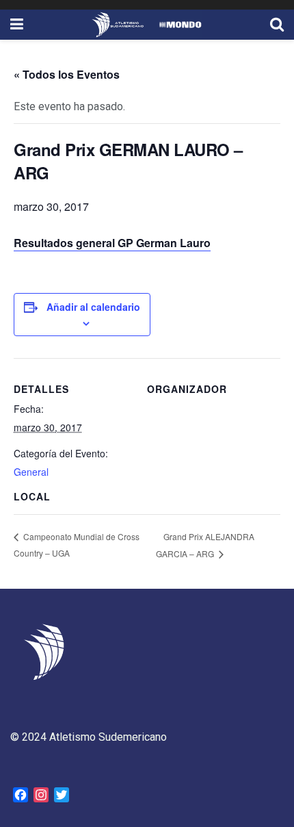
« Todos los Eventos (67, 74)
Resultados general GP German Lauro (112, 243)
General (31, 472)
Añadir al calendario (93, 307)
